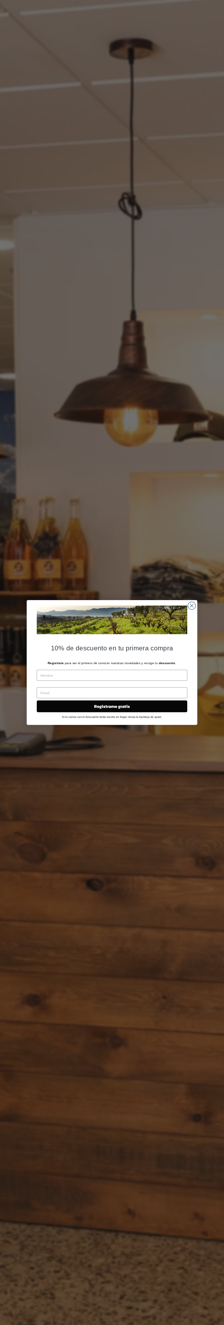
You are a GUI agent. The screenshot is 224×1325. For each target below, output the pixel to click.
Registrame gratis (112, 706)
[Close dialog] (192, 605)
